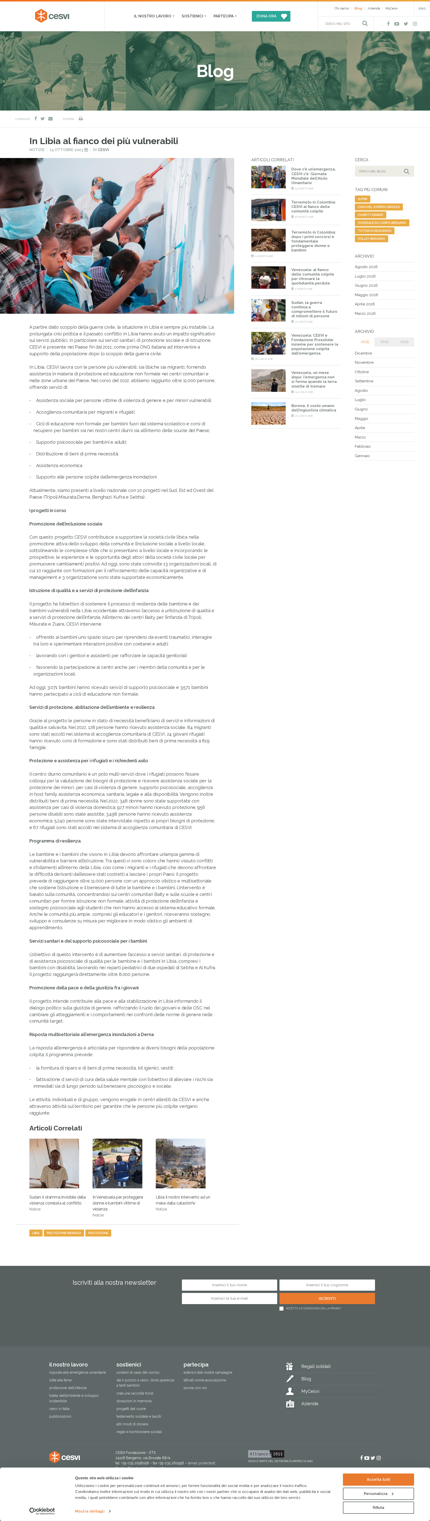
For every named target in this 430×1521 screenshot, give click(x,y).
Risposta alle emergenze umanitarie (77, 1373)
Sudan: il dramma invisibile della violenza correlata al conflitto (57, 1203)
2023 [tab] (404, 342)
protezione (98, 1233)
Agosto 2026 (366, 267)
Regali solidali (315, 1366)
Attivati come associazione (205, 1380)
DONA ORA (266, 16)
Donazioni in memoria (134, 1401)
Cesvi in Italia (59, 1409)
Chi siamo (341, 8)
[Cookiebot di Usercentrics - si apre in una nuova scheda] (42, 1511)
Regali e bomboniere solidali (139, 1432)
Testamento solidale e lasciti (138, 1416)
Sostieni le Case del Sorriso (138, 1373)
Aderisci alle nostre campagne (208, 1373)
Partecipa (224, 16)
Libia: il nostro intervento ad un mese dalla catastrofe (183, 1203)
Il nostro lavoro (152, 16)
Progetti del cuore (131, 1409)
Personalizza (375, 1493)
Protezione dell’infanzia (68, 1388)
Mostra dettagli (90, 1511)
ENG (422, 8)
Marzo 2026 (365, 313)
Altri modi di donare (132, 1424)
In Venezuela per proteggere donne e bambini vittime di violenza (118, 1206)
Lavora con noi (195, 1388)
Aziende (374, 8)
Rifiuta (378, 1507)
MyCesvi (391, 8)
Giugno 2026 (366, 285)
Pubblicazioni (60, 1416)
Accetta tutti (378, 1479)
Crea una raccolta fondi (134, 1393)
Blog (358, 8)
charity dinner (370, 215)
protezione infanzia (64, 1233)
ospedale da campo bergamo (382, 223)
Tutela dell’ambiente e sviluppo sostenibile (74, 1398)
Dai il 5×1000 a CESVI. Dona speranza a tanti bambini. (145, 1383)
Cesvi (103, 150)
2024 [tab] (384, 342)
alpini (362, 199)
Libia (36, 1233)
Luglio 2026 (365, 276)
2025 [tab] (365, 342)
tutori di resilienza (374, 231)
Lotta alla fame (60, 1380)
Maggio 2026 (366, 295)
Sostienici (192, 16)
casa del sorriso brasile (379, 207)
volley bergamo (371, 238)
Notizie (37, 150)
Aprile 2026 (365, 304)
